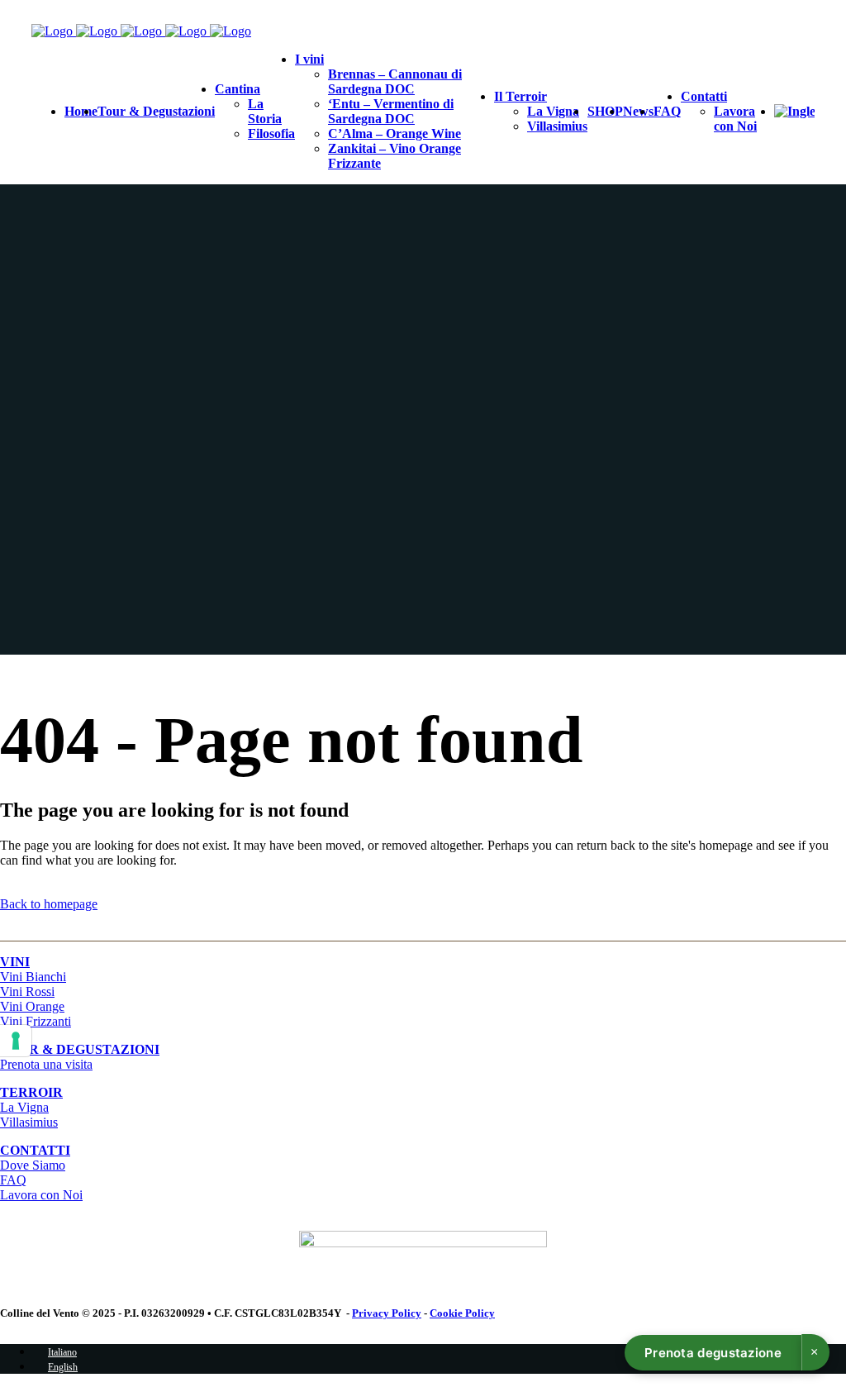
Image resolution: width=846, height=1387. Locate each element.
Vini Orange (32, 1006)
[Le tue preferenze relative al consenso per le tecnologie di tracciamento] (15, 1040)
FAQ (13, 1180)
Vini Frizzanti (35, 1021)
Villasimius (29, 1122)
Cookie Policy (462, 1313)
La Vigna (24, 1107)
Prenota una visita (79, 1056)
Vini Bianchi (33, 977)
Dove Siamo (32, 1165)
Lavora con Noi (41, 1195)
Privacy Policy (386, 1313)
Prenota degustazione (713, 1353)
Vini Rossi (27, 991)
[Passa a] (794, 111)
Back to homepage (48, 904)
